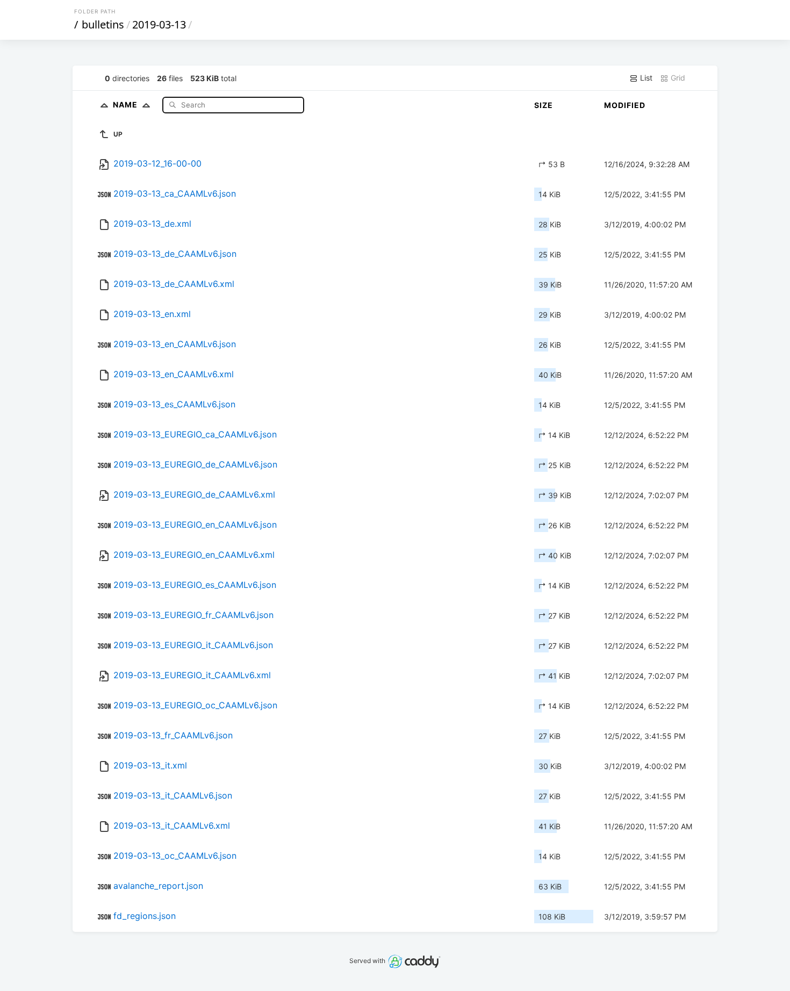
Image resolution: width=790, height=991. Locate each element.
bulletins (103, 24)
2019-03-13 (159, 24)
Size (543, 105)
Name (126, 104)
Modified (624, 105)
